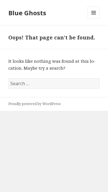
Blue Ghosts (27, 12)
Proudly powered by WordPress (34, 103)
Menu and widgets (94, 18)
